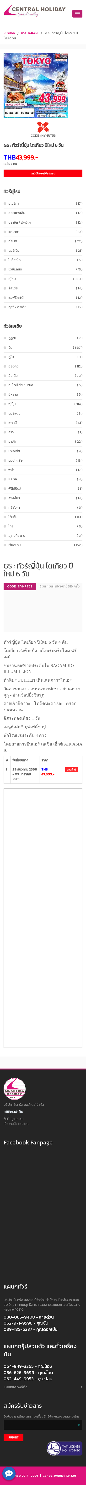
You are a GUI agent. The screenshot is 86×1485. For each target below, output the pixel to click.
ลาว (45, 432)
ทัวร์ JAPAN (29, 33)
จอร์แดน (45, 413)
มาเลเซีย (45, 451)
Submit (13, 1437)
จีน (45, 347)
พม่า (45, 469)
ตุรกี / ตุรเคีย (45, 307)
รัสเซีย (45, 288)
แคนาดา (45, 231)
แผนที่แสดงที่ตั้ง (15, 1387)
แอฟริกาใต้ (45, 297)
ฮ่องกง (45, 366)
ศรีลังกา (45, 507)
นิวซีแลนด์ (45, 269)
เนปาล (45, 479)
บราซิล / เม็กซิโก (45, 222)
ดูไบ (45, 357)
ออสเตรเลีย (45, 212)
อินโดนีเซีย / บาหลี (45, 385)
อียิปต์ (45, 241)
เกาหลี (45, 422)
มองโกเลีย (45, 460)
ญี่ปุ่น (45, 404)
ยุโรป (45, 278)
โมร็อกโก (45, 260)
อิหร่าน (45, 394)
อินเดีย (45, 375)
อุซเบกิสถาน (45, 535)
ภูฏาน (45, 338)
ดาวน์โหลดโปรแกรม (43, 173)
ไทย (45, 526)
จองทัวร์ (71, 769)
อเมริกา (45, 203)
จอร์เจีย (45, 250)
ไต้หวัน (45, 516)
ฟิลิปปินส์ (45, 488)
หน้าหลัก (9, 33)
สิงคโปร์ (45, 498)
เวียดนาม (45, 545)
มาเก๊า (45, 441)
